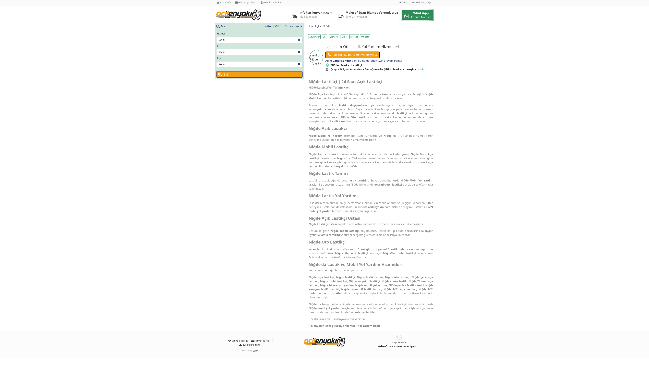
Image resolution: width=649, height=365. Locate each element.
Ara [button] (222, 26)
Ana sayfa (225, 2)
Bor (324, 36)
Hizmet (221, 33)
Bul (225, 74)
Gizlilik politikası (273, 2)
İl (218, 45)
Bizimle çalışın (239, 340)
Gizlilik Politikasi (251, 344)
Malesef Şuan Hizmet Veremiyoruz (398, 346)
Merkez (354, 36)
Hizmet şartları (246, 2)
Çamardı (334, 36)
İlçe (219, 58)
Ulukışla (365, 36)
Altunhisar (314, 36)
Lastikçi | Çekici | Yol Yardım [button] (281, 26)
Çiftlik (344, 36)
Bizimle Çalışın (423, 2)
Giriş (405, 2)
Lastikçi (314, 26)
